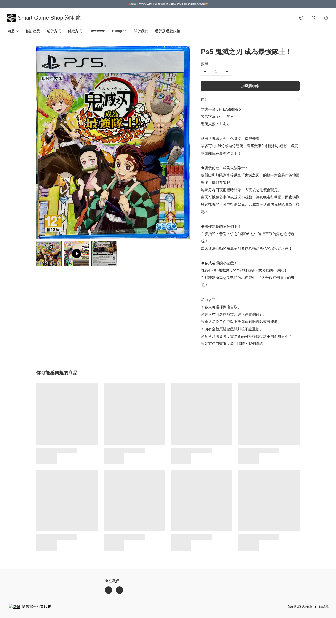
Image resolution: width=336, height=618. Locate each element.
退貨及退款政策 (167, 31)
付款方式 (75, 31)
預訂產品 (33, 31)
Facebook (97, 31)
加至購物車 (250, 86)
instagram (119, 31)
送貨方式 (54, 31)
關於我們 (141, 31)
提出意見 (323, 606)
